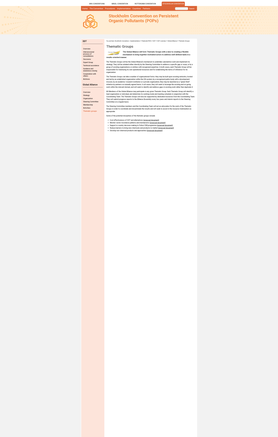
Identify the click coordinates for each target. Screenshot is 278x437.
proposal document (151, 120)
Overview (86, 49)
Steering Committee (90, 102)
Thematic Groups (184, 41)
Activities (86, 108)
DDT (154, 41)
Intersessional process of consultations (88, 54)
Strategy (86, 95)
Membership (88, 105)
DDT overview (161, 41)
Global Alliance (172, 41)
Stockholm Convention (173, 4)
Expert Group (88, 62)
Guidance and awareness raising (90, 70)
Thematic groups (90, 111)
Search (191, 9)
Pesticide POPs (146, 41)
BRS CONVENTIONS (97, 4)
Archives (86, 79)
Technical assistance (91, 65)
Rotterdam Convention (145, 4)
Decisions (87, 59)
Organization (88, 98)
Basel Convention (120, 4)
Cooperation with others (89, 75)
